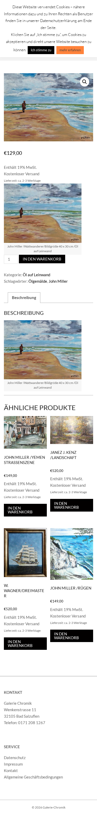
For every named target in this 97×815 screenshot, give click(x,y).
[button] (84, 81)
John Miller (58, 281)
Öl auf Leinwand (36, 274)
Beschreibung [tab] (24, 297)
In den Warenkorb (42, 259)
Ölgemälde (37, 281)
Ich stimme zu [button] (41, 50)
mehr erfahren (70, 50)
